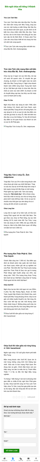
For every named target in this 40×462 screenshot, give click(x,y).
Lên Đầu (36, 460)
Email (6, 441)
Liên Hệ (28, 460)
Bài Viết (13, 460)
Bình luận (7, 416)
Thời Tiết (20, 460)
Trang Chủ (4, 460)
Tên (5, 432)
